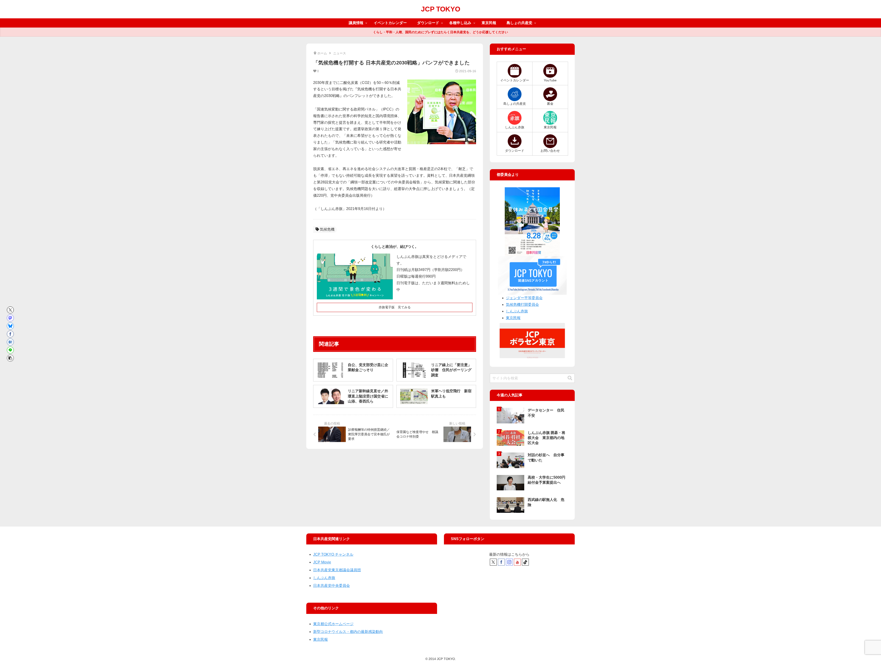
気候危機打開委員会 (522, 304)
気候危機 (327, 229)
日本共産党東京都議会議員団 (337, 570)
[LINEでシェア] (10, 350)
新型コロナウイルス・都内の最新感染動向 (348, 632)
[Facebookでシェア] (10, 334)
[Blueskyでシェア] (10, 326)
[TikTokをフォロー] (525, 562)
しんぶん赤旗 (517, 311)
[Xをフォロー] (493, 562)
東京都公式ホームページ (333, 624)
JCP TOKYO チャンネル (333, 554)
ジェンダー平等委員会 (524, 298)
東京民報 (513, 318)
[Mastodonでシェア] (10, 318)
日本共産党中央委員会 (331, 586)
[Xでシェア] (10, 309)
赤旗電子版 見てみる (395, 307)
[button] (10, 358)
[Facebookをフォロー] (501, 562)
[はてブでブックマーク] (10, 342)
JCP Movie (322, 562)
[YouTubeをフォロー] (517, 562)
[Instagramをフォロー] (509, 562)
